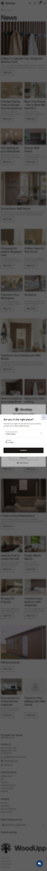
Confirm (23, 450)
